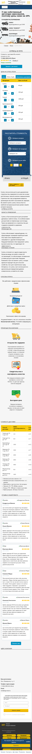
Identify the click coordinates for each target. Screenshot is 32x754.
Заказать (28, 752)
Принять (16, 745)
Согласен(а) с (15, 714)
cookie (28, 741)
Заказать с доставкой (11, 66)
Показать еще (16, 643)
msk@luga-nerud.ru (5, 690)
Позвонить (22, 752)
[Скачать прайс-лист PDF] (4, 77)
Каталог (4, 7)
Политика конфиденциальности (8, 730)
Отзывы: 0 (15, 60)
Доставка (15, 752)
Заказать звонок (16, 710)
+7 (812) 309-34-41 (16, 749)
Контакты (9, 752)
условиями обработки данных (18, 714)
